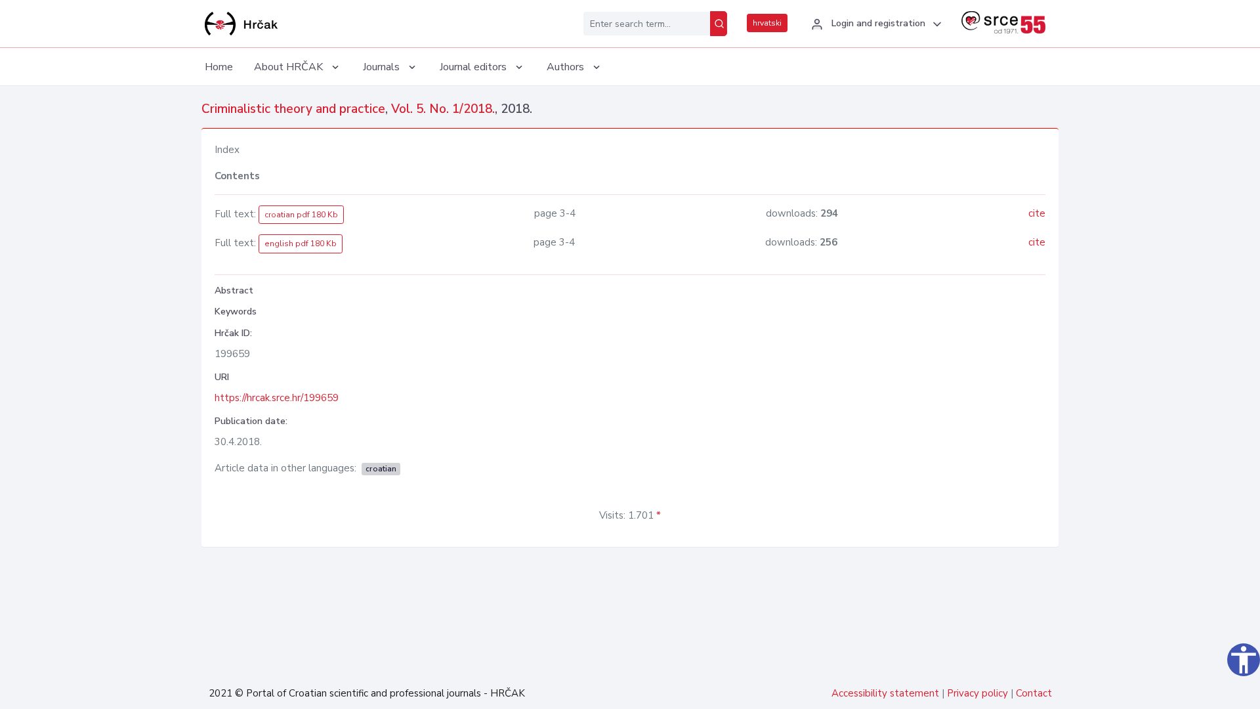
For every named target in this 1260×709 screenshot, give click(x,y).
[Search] (718, 23)
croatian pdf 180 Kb (301, 214)
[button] (874, 24)
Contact (1034, 693)
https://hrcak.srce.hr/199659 (277, 397)
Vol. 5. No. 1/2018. (443, 109)
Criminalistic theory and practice (293, 109)
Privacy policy (977, 693)
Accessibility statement (885, 693)
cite (1036, 213)
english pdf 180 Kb (300, 243)
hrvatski (767, 23)
